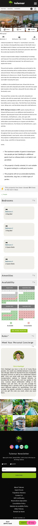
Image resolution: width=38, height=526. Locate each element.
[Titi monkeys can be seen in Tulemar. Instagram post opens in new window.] (19, 407)
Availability (17, 8)
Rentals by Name (19, 512)
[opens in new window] (12, 448)
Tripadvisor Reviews (19, 493)
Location (32, 29)
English (5, 464)
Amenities (10, 8)
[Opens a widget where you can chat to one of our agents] (31, 523)
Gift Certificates (19, 498)
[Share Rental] (35, 8)
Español (13, 464)
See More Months (19, 331)
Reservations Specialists (19, 501)
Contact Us (19, 495)
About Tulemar (19, 487)
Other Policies (19, 509)
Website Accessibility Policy (19, 506)
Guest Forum (19, 490)
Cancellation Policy (19, 503)
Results (5, 194)
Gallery (8, 29)
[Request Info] (31, 8)
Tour (20, 29)
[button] (35, 3)
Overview (3, 8)
